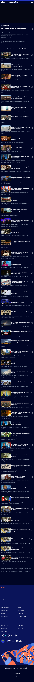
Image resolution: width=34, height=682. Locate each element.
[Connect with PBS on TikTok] (6, 635)
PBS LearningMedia (5, 594)
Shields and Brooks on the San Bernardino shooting (18, 423)
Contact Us (20, 628)
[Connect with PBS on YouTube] (16, 635)
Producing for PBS (22, 616)
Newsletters (4, 628)
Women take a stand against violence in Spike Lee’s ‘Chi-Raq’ (20, 413)
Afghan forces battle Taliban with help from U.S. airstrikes (20, 128)
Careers (19, 607)
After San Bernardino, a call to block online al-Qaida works (19, 253)
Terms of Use (17, 673)
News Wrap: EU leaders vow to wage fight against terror (20, 189)
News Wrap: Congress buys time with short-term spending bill (20, 341)
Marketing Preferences (17, 676)
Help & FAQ (4, 631)
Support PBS (20, 613)
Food (2, 600)
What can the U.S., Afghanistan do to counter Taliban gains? (20, 65)
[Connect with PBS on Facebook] (9, 635)
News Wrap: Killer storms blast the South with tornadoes (19, 97)
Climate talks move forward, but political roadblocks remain (19, 477)
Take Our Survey (5, 625)
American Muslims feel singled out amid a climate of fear (19, 382)
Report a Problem (17, 41)
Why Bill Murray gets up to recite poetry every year (19, 273)
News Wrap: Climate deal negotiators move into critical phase (20, 393)
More (3, 573)
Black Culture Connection (23, 594)
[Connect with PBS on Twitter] (12, 635)
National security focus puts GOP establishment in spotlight (19, 301)
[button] (28, 2)
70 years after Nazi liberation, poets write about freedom (19, 263)
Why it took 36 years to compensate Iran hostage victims (20, 55)
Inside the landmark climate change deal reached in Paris (19, 352)
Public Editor (20, 625)
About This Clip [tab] (5, 49)
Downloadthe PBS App (19, 641)
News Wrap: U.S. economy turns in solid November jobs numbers (19, 445)
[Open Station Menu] (14, 2)
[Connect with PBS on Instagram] (2, 635)
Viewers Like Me (4, 610)
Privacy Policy (17, 671)
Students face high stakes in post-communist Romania (19, 76)
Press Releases (4, 616)
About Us (3, 613)
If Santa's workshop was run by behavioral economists (18, 108)
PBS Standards (21, 610)
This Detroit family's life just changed (20, 147)
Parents (3, 597)
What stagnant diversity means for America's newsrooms (19, 282)
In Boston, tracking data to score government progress (19, 210)
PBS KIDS (3, 591)
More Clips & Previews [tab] (24, 49)
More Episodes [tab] (13, 49)
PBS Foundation (5, 607)
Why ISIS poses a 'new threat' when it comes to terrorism (20, 312)
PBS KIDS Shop (21, 597)
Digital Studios (21, 591)
